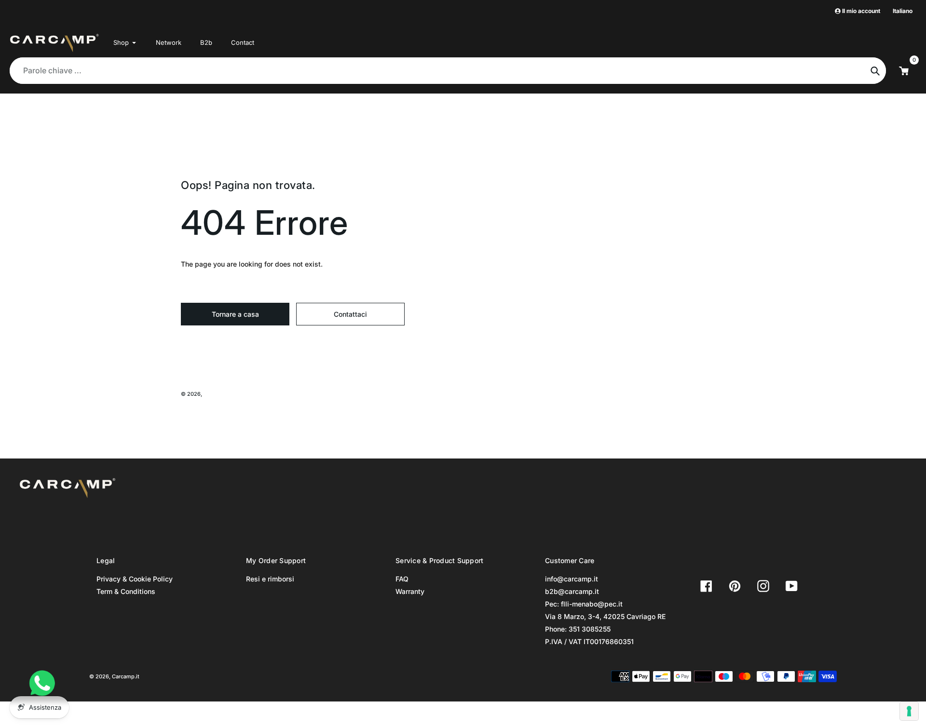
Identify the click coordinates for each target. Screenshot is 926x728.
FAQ (402, 579)
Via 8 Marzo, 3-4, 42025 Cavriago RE (605, 616)
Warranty (409, 591)
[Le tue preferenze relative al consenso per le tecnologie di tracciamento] (909, 711)
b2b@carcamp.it (572, 591)
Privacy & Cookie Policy (134, 579)
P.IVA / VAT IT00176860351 (589, 641)
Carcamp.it (217, 394)
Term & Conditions (125, 591)
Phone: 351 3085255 (578, 629)
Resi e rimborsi (270, 579)
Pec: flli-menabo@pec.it (584, 604)
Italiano (902, 10)
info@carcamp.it (571, 579)
